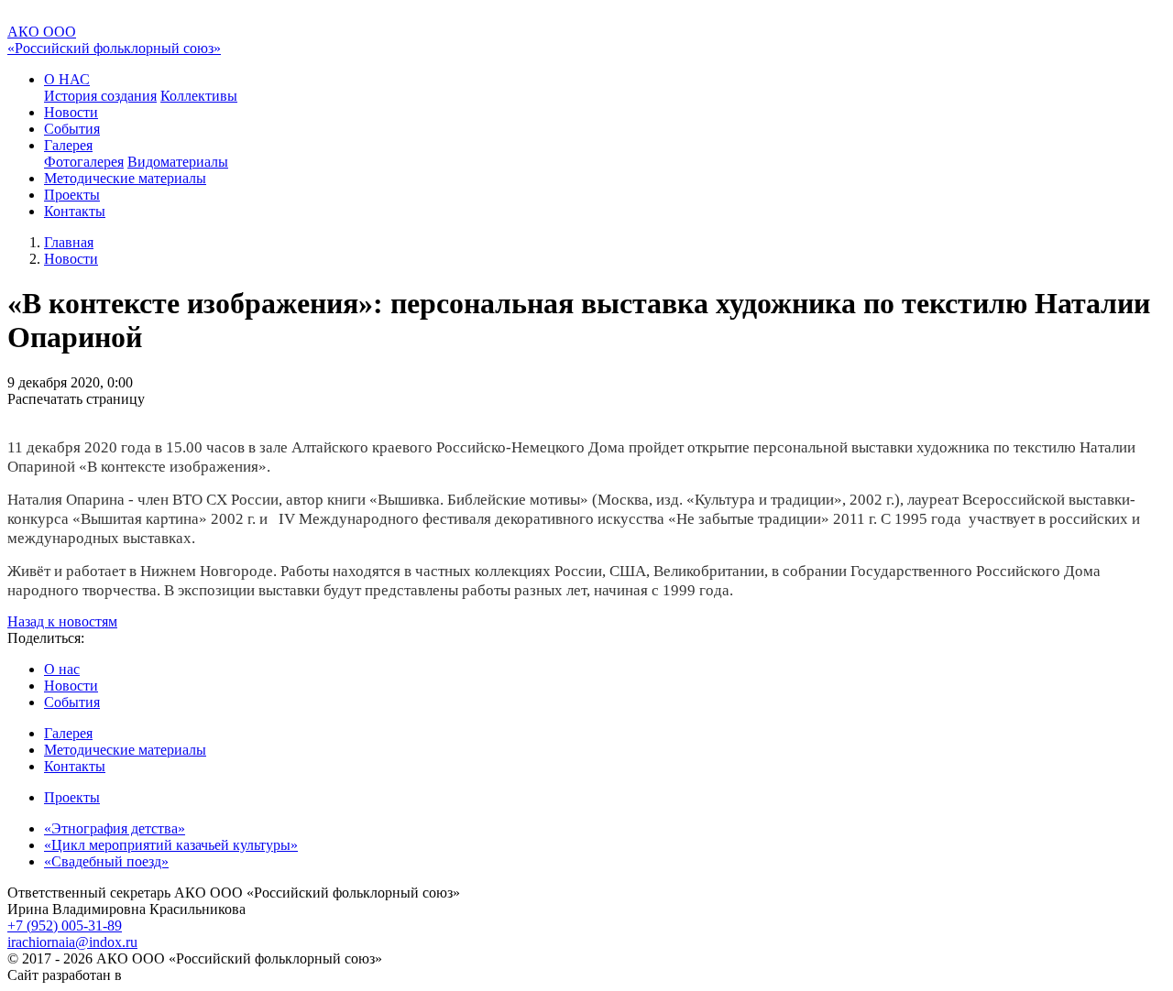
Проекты (72, 194)
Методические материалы (125, 178)
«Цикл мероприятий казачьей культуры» (171, 845)
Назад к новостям (62, 621)
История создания (100, 95)
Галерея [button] (68, 145)
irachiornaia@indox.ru (72, 942)
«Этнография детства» (114, 828)
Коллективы (198, 95)
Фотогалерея (84, 161)
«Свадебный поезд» (106, 861)
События (72, 128)
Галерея (68, 733)
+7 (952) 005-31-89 (64, 925)
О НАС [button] (67, 79)
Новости (71, 112)
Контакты (74, 211)
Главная (68, 242)
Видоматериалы (177, 161)
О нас (62, 669)
